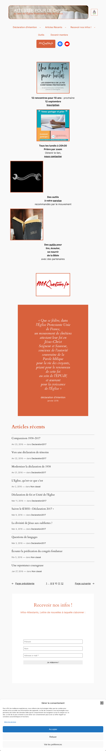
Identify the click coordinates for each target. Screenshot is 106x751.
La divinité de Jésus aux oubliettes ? (32, 523)
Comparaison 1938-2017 (26, 438)
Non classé (35, 486)
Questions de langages (24, 537)
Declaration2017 (39, 444)
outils (52, 244)
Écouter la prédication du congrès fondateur (37, 551)
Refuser (53, 737)
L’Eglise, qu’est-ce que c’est (27, 480)
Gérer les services (10, 722)
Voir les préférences (53, 744)
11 (59, 583)
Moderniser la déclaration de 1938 (31, 466)
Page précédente (23, 583)
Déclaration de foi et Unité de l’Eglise (33, 494)
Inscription (53, 105)
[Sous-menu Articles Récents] (65, 27)
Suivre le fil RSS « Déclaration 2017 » (33, 508)
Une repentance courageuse (27, 565)
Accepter (53, 729)
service (57, 200)
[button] (101, 703)
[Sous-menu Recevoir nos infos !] (94, 27)
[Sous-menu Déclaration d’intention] (40, 27)
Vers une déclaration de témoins (30, 452)
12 (62, 583)
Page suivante (84, 583)
